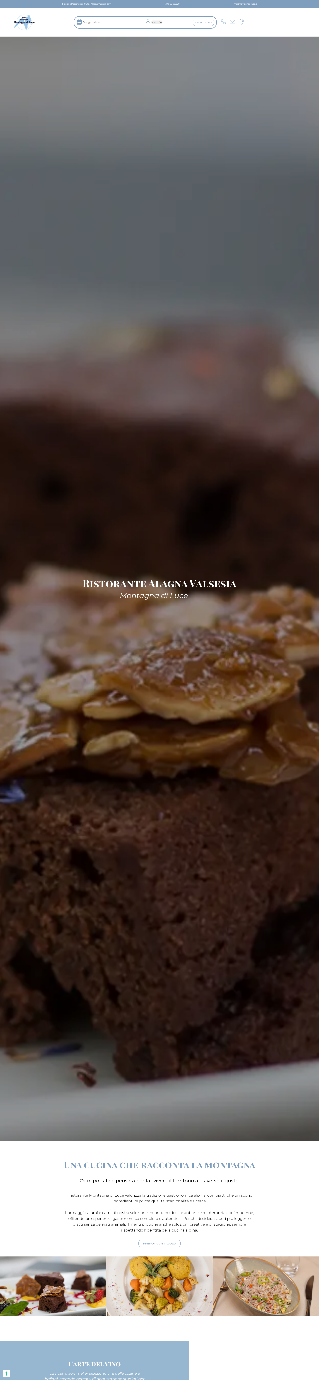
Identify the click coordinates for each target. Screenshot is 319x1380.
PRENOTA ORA (203, 22)
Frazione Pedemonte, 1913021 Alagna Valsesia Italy (86, 4)
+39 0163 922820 (171, 4)
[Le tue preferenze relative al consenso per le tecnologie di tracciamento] (6, 1373)
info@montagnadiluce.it (244, 4)
